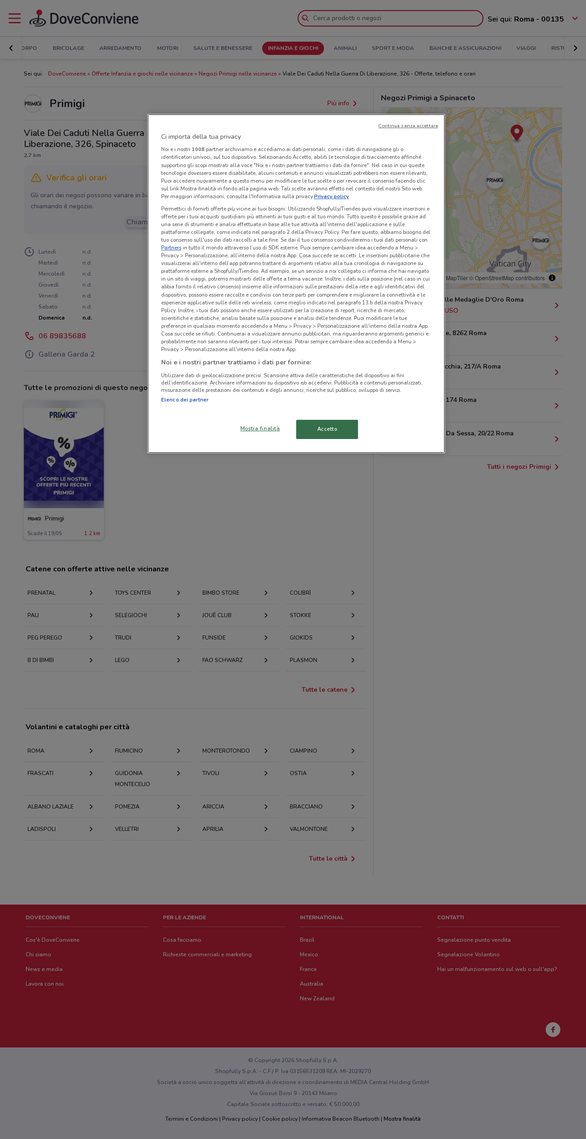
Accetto (327, 429)
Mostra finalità (260, 428)
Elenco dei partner (184, 399)
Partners (171, 247)
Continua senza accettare (408, 125)
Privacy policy (331, 196)
